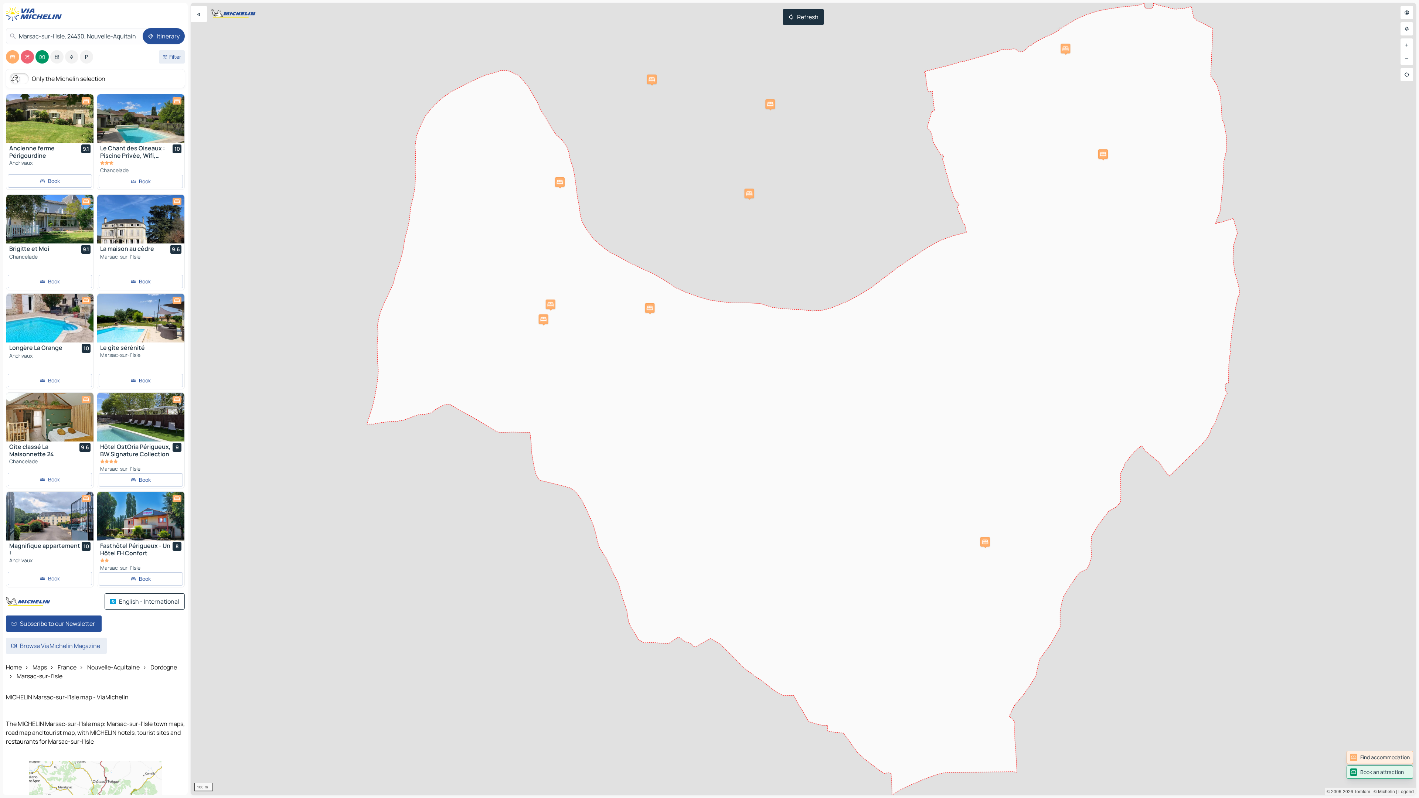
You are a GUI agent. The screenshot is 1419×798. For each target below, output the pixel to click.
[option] (12, 57)
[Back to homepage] (35, 14)
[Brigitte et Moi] (49, 219)
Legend (1406, 791)
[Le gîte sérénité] (140, 318)
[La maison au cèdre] (140, 219)
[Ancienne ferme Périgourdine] (49, 118)
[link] (1380, 757)
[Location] (1407, 74)
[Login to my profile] (1407, 12)
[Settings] (1407, 28)
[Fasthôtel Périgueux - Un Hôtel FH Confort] (140, 516)
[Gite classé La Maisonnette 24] (49, 417)
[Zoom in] (1407, 45)
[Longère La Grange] (49, 318)
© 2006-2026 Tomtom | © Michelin (1361, 791)
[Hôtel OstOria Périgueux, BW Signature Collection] (140, 417)
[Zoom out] (1407, 58)
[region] (803, 399)
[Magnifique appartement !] (49, 516)
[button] (560, 182)
